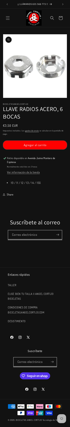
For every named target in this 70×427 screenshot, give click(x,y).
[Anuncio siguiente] (63, 4)
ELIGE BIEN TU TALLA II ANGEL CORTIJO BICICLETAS (31, 296)
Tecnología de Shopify (52, 420)
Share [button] (10, 194)
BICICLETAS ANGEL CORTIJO (29, 420)
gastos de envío (32, 130)
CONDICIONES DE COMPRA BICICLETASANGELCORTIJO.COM (26, 310)
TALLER (12, 285)
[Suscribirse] (57, 234)
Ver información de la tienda (23, 172)
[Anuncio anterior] (7, 4)
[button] (8, 18)
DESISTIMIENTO (17, 321)
